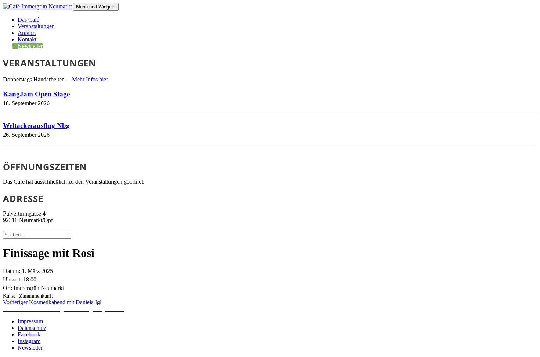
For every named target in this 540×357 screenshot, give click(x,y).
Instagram (29, 341)
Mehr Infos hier (90, 79)
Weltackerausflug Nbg (36, 125)
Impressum (30, 321)
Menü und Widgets (96, 7)
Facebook (29, 334)
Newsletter (30, 46)
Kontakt (27, 39)
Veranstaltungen (36, 26)
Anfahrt (27, 33)
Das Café (28, 19)
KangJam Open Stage (36, 94)
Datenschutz (32, 328)
